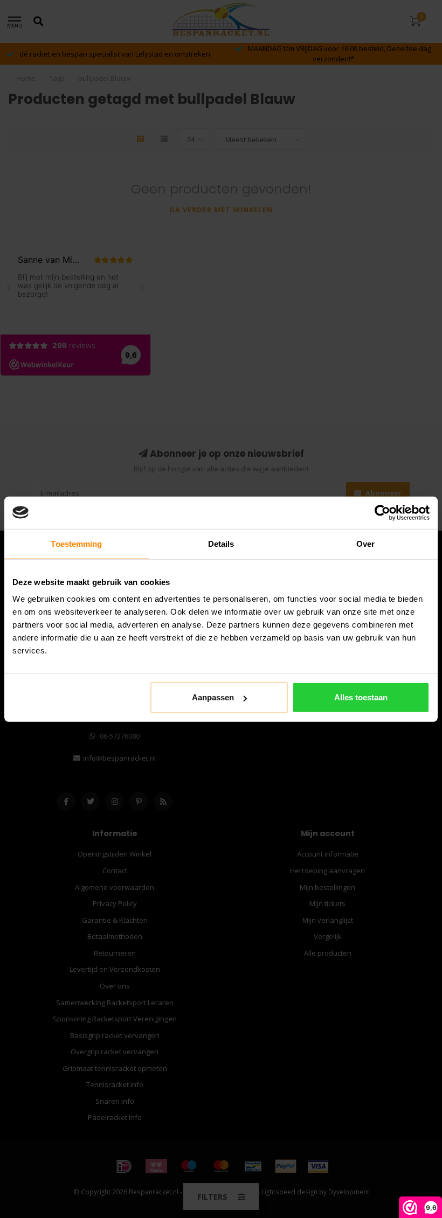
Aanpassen (213, 697)
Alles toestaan (361, 697)
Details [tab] (221, 543)
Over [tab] (365, 543)
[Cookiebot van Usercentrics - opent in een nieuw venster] (382, 512)
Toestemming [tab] (76, 543)
